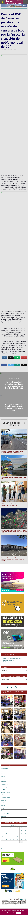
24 (2, 842)
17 (2, 839)
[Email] (24, 365)
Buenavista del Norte (5, 768)
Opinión (2, 808)
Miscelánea (3, 805)
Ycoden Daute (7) (12, 907)
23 (25, 839)
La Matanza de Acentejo (5, 792)
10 (2, 836)
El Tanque (3, 776)
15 (21, 836)
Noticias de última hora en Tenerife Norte (12, 658)
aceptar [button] (18, 912)
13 (13, 836)
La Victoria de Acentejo (5, 797)
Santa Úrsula (3, 816)
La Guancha (3, 789)
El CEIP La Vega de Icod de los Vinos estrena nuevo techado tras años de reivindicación (12, 504)
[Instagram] (16, 687)
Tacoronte (3, 818)
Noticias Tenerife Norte (8, 660)
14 (17, 836)
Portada (3, 907)
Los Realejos (3, 800)
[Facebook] (4, 365)
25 (6, 842)
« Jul (2, 848)
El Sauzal (2, 773)
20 (13, 839)
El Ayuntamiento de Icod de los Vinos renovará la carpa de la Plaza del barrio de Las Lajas (13, 478)
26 (10, 842)
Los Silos (2, 803)
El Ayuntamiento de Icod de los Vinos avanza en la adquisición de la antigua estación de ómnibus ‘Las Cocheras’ (12, 559)
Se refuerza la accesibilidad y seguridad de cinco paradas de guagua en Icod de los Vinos (12, 451)
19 (10, 839)
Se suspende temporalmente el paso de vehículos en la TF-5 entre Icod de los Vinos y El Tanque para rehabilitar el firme (14, 531)
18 (6, 839)
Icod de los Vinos (4, 9)
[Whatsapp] (17, 365)
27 (13, 842)
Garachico (3, 779)
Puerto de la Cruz (4, 811)
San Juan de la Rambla (5, 813)
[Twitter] (11, 365)
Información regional (5, 787)
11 (6, 836)
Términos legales (7, 661)
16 (25, 836)
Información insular (4, 784)
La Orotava (3, 795)
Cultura (2, 771)
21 (17, 839)
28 (17, 842)
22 (21, 839)
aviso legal (24, 912)
